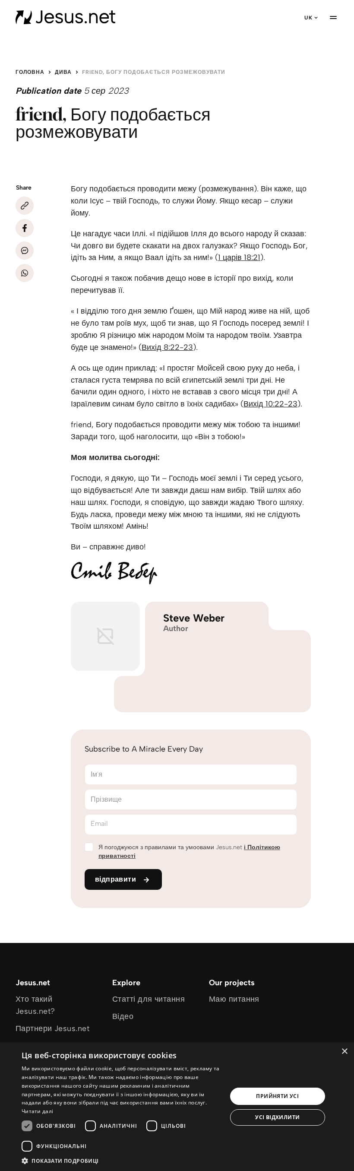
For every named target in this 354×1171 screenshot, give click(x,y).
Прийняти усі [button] (277, 1096)
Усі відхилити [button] (277, 1117)
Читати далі (37, 1111)
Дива (63, 72)
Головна (30, 72)
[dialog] (177, 1106)
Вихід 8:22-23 (167, 347)
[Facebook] (25, 228)
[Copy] (25, 206)
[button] (121, 1160)
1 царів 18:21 (239, 257)
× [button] (344, 1051)
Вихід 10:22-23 (270, 404)
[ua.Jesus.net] (65, 17)
